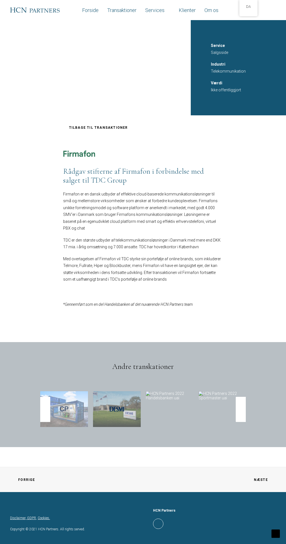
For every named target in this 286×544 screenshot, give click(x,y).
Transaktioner (122, 10)
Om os (211, 10)
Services (155, 10)
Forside (90, 10)
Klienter (187, 10)
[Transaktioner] (140, 394)
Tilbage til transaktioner (98, 128)
